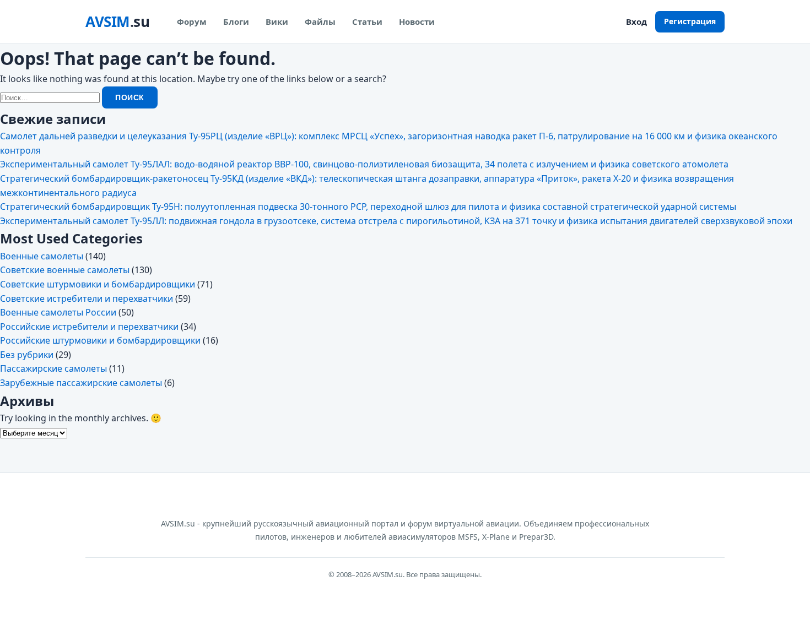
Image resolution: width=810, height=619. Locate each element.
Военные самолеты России (58, 312)
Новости (417, 21)
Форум (192, 21)
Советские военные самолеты (64, 270)
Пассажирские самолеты (53, 368)
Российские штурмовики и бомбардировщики (100, 340)
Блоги (236, 21)
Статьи (367, 21)
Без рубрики (26, 355)
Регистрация (690, 21)
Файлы (320, 21)
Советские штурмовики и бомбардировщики (97, 284)
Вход (636, 21)
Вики (277, 21)
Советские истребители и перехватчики (86, 298)
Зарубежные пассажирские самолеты (81, 383)
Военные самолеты (41, 256)
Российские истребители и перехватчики (89, 327)
